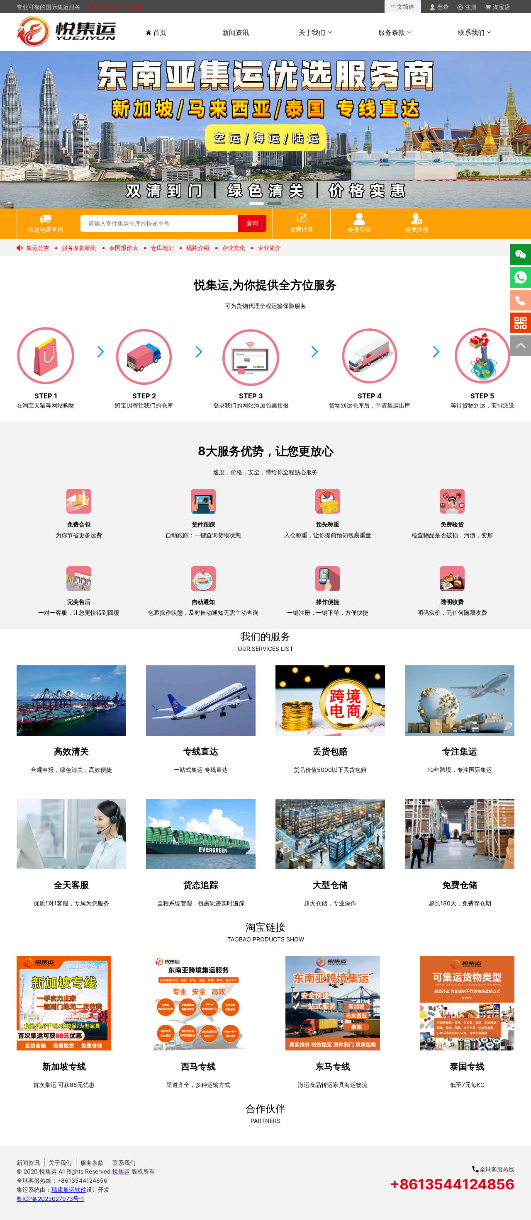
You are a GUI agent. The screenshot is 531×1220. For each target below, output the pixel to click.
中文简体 (402, 6)
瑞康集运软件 (68, 1189)
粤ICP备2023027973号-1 (50, 1198)
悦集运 (121, 1171)
